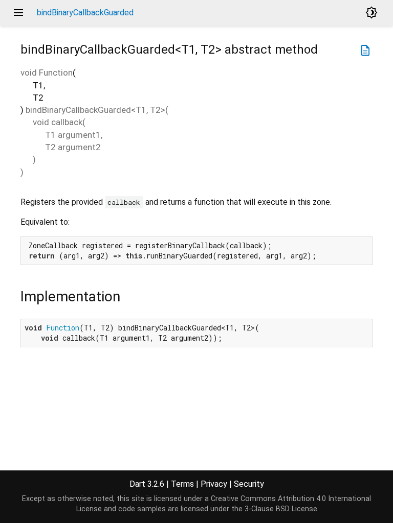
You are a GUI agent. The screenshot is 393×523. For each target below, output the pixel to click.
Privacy (214, 484)
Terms (182, 484)
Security (249, 484)
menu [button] (18, 13)
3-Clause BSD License (281, 509)
